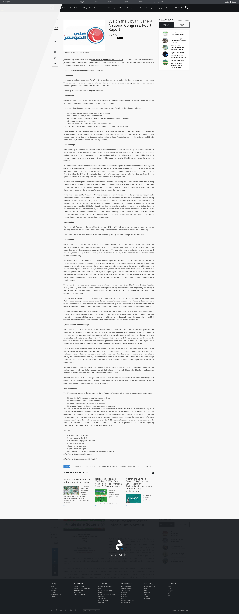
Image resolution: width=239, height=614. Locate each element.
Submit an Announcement (82, 588)
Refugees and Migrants (82, 8)
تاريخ (169, 593)
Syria (126, 2)
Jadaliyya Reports (117, 35)
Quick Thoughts (125, 590)
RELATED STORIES (166, 25)
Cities (96, 8)
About (53, 586)
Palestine (111, 2)
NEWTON (178, 8)
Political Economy (146, 8)
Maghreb (147, 598)
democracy (149, 466)
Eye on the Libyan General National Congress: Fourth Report (131, 25)
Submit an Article (79, 586)
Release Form (78, 590)
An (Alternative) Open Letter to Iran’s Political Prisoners (178, 40)
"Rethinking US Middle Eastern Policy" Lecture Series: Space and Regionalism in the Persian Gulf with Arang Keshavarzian (139, 484)
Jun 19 (96, 505)
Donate (53, 592)
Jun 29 (65, 505)
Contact (53, 596)
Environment (66, 8)
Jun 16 (127, 505)
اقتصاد (169, 588)
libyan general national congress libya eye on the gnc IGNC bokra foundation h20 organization (105, 466)
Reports (123, 598)
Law (142, 466)
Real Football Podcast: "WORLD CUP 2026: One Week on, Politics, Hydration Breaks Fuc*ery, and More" (108, 482)
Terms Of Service (79, 594)
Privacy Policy (78, 592)
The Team (54, 588)
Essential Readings (126, 588)
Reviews (169, 8)
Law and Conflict (103, 598)
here (69, 459)
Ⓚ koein (185, 610)
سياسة (169, 586)
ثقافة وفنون (171, 591)
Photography (131, 8)
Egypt (82, 2)
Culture (121, 8)
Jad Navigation (125, 602)
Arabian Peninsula (149, 586)
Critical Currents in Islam (105, 590)
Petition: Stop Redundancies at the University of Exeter (77, 480)
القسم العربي (158, 2)
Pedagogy (159, 8)
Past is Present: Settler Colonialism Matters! (178, 33)
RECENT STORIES (182, 25)
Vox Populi (101, 602)
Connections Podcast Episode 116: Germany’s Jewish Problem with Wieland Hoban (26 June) (178, 54)
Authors (53, 590)
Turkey (140, 2)
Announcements (126, 586)
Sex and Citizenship (108, 8)
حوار (169, 595)
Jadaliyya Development (128, 600)
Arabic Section (172, 583)
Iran (96, 2)
